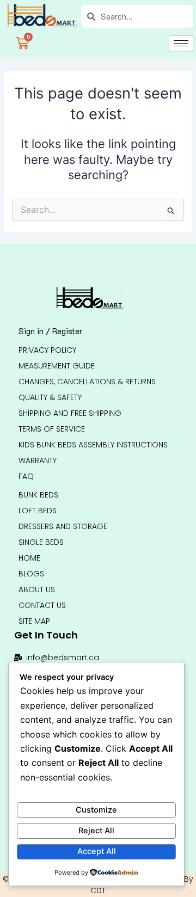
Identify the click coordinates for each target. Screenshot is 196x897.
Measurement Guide (57, 365)
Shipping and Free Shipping (70, 413)
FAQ (26, 476)
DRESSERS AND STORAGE (63, 526)
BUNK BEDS (38, 494)
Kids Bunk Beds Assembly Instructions (93, 444)
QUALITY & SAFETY (50, 397)
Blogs (31, 573)
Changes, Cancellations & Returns (87, 381)
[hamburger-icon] (181, 43)
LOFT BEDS (38, 510)
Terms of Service (52, 428)
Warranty (38, 460)
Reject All (96, 830)
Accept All (96, 851)
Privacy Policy (47, 350)
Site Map (34, 621)
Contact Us (42, 605)
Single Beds (41, 542)
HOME (29, 557)
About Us (37, 589)
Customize (96, 810)
